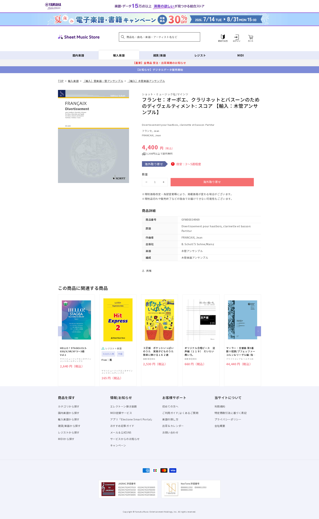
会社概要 (220, 426)
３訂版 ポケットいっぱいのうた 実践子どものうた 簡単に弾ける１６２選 (159, 351)
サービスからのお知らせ (125, 439)
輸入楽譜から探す (69, 419)
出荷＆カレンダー (173, 426)
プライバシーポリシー (228, 419)
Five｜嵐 (107, 360)
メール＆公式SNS (120, 432)
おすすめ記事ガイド (122, 426)
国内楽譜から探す (69, 413)
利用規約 (220, 406)
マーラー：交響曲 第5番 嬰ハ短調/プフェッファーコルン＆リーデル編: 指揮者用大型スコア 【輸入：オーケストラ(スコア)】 (240, 351)
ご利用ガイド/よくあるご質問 (180, 413)
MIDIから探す (66, 439)
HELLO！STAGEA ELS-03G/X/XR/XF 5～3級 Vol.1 (73, 351)
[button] (159, 37)
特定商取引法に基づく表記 (231, 413)
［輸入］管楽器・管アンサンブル (103, 81)
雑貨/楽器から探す (69, 426)
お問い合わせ (170, 432)
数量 (145, 174)
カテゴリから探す (69, 406)
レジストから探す (69, 432)
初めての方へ (170, 406)
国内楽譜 (78, 55)
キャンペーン (118, 445)
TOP (61, 81)
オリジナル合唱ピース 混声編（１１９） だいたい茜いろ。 (200, 351)
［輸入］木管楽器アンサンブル (146, 81)
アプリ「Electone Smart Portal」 (132, 419)
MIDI (240, 55)
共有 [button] (149, 271)
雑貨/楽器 (159, 55)
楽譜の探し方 (170, 419)
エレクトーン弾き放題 (123, 406)
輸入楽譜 (119, 55)
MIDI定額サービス (121, 413)
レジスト (200, 55)
